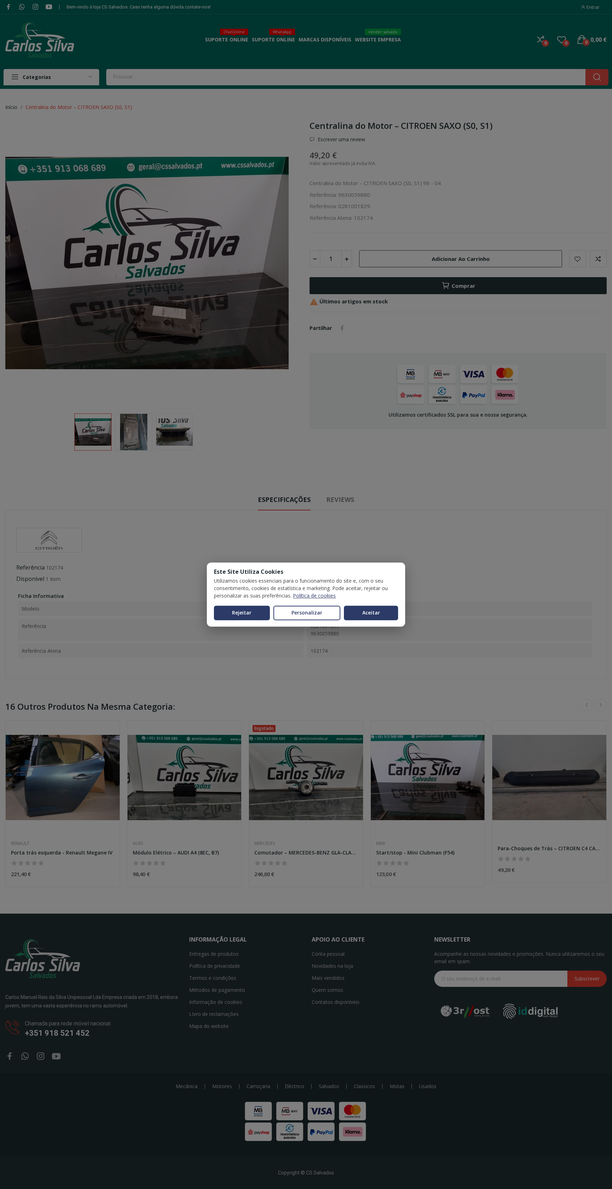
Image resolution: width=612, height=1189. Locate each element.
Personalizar (306, 612)
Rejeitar (241, 612)
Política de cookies (314, 595)
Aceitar (371, 612)
